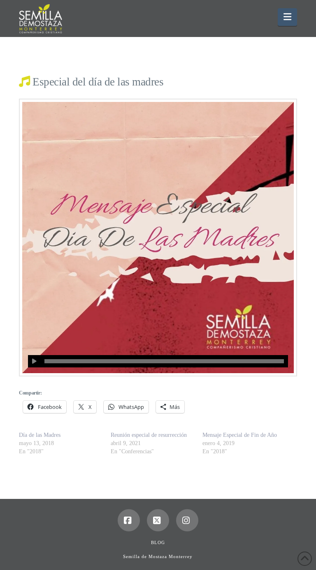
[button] (287, 17)
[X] (158, 520)
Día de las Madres (39, 435)
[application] (158, 361)
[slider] (164, 361)
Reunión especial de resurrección (149, 435)
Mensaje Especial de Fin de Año (239, 435)
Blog (158, 542)
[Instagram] (187, 520)
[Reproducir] (34, 361)
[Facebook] (129, 520)
